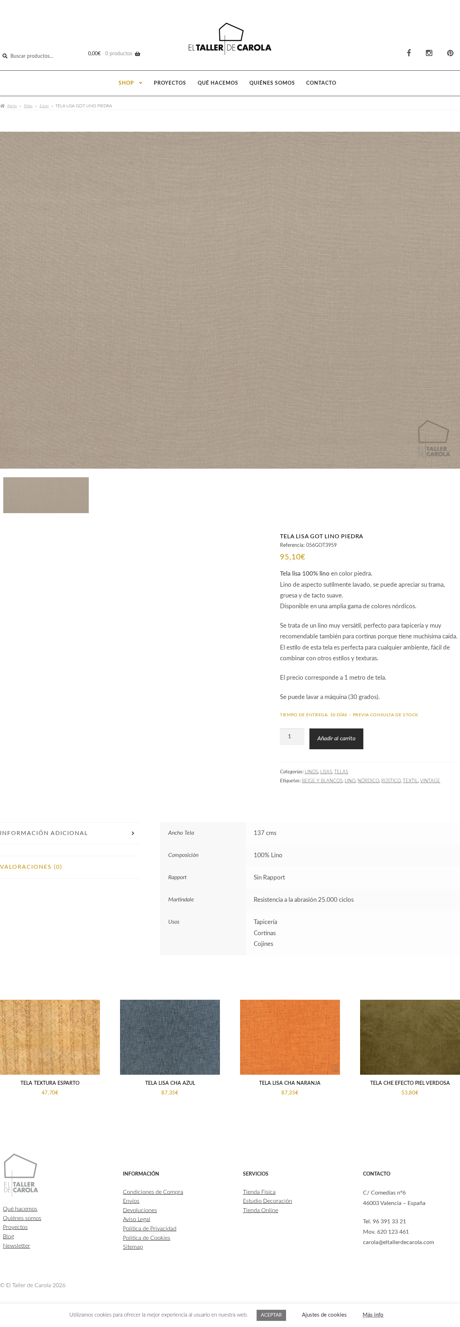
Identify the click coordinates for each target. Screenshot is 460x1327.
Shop (126, 83)
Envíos (131, 1201)
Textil (410, 781)
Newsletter (16, 1246)
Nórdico (368, 781)
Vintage (430, 781)
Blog (8, 1236)
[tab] (70, 850)
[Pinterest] (450, 53)
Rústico (391, 781)
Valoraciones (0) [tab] (31, 867)
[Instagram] (429, 53)
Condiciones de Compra (153, 1192)
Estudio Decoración (267, 1201)
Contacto (321, 83)
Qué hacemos (218, 83)
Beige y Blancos (322, 781)
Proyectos (170, 83)
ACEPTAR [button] (271, 1315)
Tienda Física (259, 1192)
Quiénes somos (272, 83)
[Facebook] (409, 53)
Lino (350, 781)
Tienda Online (260, 1210)
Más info (373, 1315)
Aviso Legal (136, 1219)
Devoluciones (140, 1210)
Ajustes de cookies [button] (324, 1315)
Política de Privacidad (149, 1229)
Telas (28, 105)
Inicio (12, 105)
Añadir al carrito (336, 738)
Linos (311, 772)
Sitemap (133, 1247)
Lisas (44, 105)
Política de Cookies (146, 1238)
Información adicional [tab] (44, 833)
